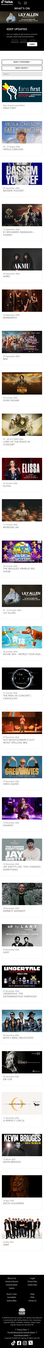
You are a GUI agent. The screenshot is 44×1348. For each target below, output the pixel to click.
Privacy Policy (32, 1281)
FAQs (32, 1297)
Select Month (21, 68)
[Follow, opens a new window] (13, 1343)
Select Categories (21, 62)
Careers (11, 1288)
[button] (19, 3)
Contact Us (32, 1300)
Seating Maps (11, 1300)
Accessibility (11, 1297)
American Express (11, 1281)
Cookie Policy (32, 1285)
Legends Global (11, 1285)
